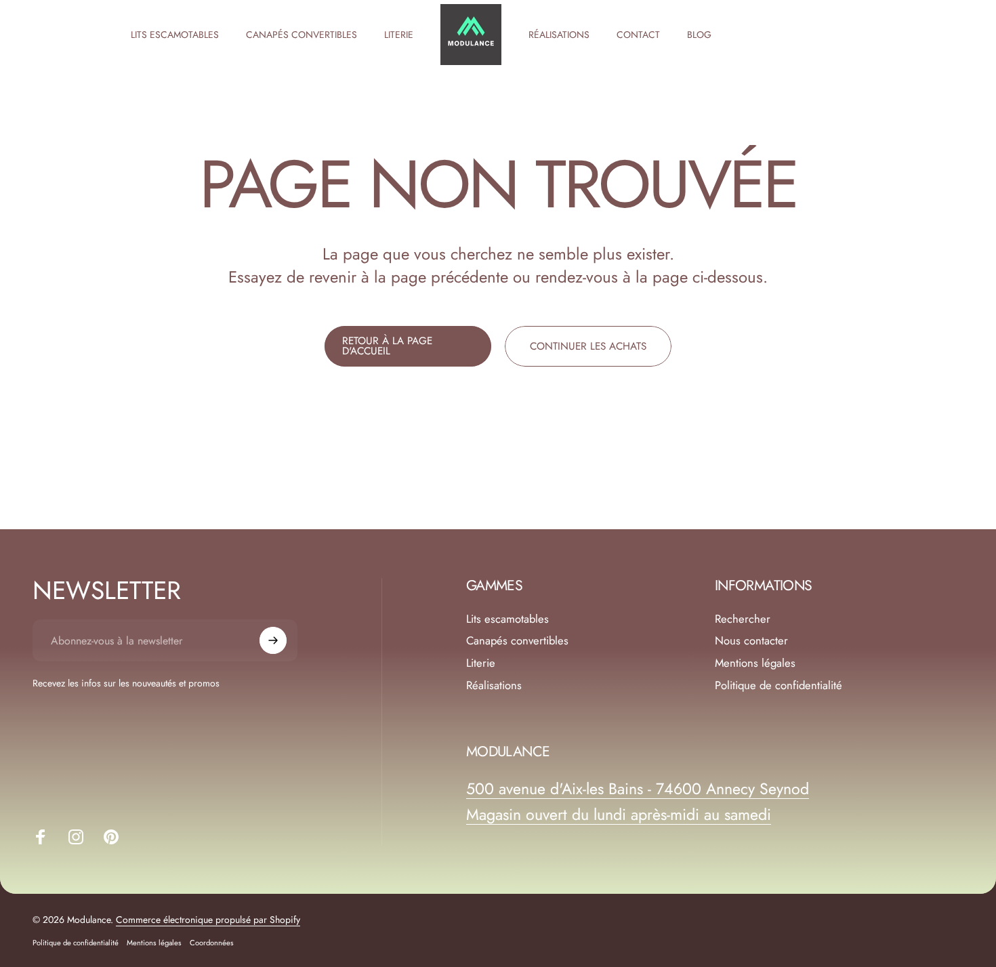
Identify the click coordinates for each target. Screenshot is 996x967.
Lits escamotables (507, 619)
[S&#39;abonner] (273, 640)
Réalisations (494, 685)
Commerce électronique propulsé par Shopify (208, 919)
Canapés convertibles (517, 641)
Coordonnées (212, 942)
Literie (480, 663)
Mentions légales (755, 663)
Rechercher (742, 619)
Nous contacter (751, 641)
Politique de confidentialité (778, 685)
